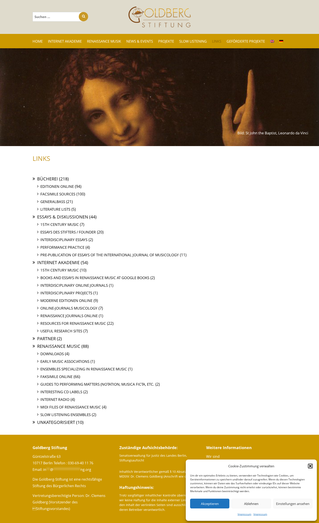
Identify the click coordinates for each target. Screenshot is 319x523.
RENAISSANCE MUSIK (104, 41)
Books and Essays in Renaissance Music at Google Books (94, 277)
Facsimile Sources (57, 194)
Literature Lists (55, 209)
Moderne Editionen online (66, 300)
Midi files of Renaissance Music (70, 407)
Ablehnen (251, 503)
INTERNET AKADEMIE (65, 41)
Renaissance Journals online (69, 315)
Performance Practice (62, 247)
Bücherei (47, 179)
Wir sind (213, 456)
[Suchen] (83, 16)
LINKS (216, 41)
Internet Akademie (58, 262)
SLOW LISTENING (193, 41)
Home (38, 41)
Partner (46, 338)
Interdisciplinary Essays (63, 239)
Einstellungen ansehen (292, 503)
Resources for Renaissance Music (73, 323)
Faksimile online (56, 376)
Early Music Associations (64, 361)
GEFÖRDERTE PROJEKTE (246, 41)
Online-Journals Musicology (68, 308)
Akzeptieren (210, 503)
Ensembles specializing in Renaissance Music (83, 368)
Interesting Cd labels (61, 391)
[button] (310, 466)
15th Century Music (59, 224)
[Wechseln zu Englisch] (272, 41)
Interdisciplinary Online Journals (74, 285)
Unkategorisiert (56, 422)
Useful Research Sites (61, 330)
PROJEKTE (166, 41)
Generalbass (52, 201)
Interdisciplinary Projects (66, 292)
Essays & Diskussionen (62, 217)
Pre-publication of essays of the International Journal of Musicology (109, 254)
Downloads (52, 353)
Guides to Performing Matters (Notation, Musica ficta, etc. (97, 384)
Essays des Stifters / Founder (68, 232)
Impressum (244, 514)
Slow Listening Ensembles (65, 414)
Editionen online (57, 186)
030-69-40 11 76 (80, 463)
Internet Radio (54, 399)
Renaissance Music (58, 346)
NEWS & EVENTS (139, 41)
